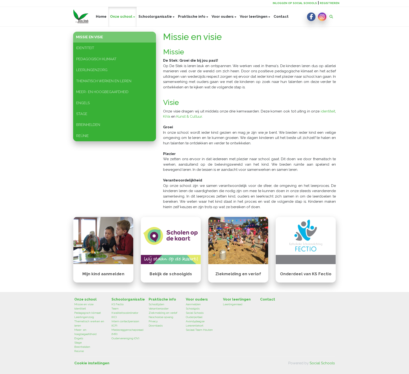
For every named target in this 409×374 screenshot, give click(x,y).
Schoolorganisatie (155, 16)
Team (115, 308)
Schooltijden (156, 304)
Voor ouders (223, 16)
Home (101, 16)
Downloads (156, 325)
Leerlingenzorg (91, 70)
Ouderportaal (194, 317)
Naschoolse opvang (161, 317)
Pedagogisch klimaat (96, 59)
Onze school (121, 16)
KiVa (166, 116)
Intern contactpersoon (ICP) (125, 323)
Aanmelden (193, 304)
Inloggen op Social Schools (295, 3)
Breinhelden (88, 125)
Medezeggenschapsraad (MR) (126, 332)
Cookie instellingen (91, 363)
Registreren (329, 3)
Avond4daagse (195, 321)
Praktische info (192, 16)
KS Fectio (117, 304)
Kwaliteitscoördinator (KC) (124, 315)
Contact (281, 16)
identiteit (328, 111)
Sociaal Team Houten (199, 329)
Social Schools (195, 312)
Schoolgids (193, 308)
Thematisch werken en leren (103, 81)
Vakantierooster (159, 308)
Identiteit (85, 48)
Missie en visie (89, 37)
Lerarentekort (194, 325)
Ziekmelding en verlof (163, 312)
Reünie (82, 136)
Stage (81, 114)
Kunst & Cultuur (189, 116)
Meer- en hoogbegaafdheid (102, 92)
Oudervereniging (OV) (125, 338)
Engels (83, 103)
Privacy (153, 321)
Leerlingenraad (232, 304)
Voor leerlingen (254, 16)
